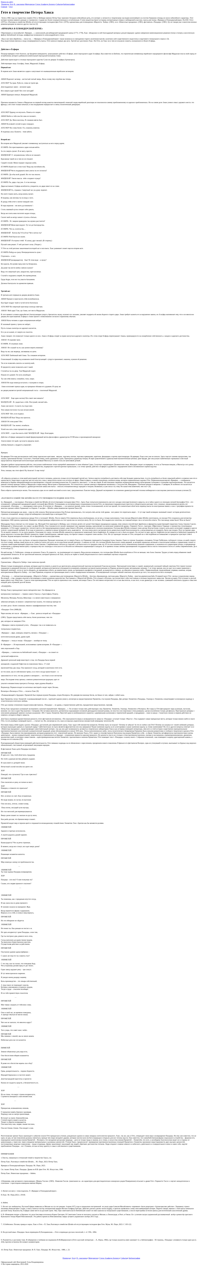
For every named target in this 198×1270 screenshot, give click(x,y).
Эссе (11, 4)
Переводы (5, 4)
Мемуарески (30, 4)
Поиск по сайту (7, 2)
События (59, 4)
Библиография (69, 4)
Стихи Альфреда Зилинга (45, 4)
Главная (4, 7)
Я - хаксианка (19, 4)
